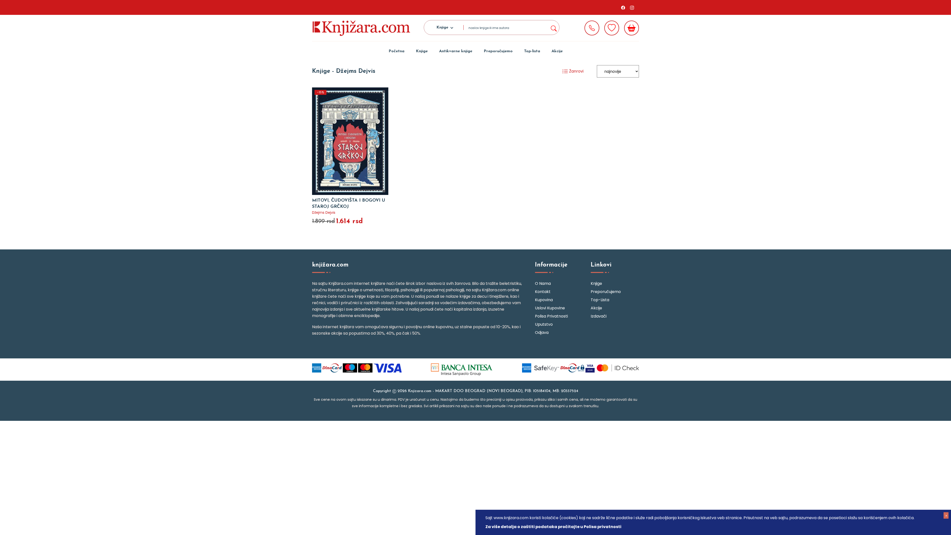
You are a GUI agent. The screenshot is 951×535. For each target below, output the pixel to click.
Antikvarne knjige (455, 51)
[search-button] (553, 27)
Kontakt (543, 291)
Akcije (557, 51)
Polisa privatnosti (551, 316)
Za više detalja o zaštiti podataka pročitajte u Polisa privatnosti (553, 527)
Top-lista (532, 51)
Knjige (422, 51)
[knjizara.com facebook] (623, 7)
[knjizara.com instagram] (632, 7)
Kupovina (544, 300)
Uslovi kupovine (550, 308)
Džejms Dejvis (323, 212)
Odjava (542, 332)
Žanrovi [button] (575, 71)
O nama (543, 283)
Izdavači (599, 316)
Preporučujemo (498, 51)
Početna (396, 51)
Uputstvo (544, 324)
